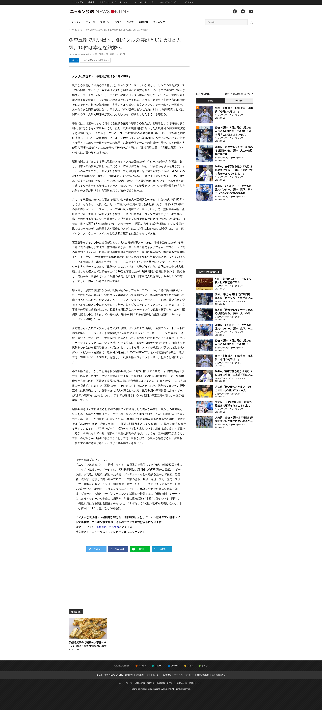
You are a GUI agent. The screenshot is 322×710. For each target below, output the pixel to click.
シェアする (118, 549)
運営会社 (140, 675)
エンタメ (76, 22)
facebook (235, 11)
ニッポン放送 (77, 2)
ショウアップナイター (170, 2)
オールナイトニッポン (145, 2)
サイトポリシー (154, 675)
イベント (189, 2)
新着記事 (143, 22)
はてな (162, 549)
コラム (118, 22)
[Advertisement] (224, 59)
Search (251, 22)
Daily (210, 101)
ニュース (90, 22)
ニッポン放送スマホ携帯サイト (95, 60)
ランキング (159, 22)
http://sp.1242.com (108, 527)
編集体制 (167, 675)
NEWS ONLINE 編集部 (82, 54)
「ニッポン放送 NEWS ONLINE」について (113, 675)
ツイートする (96, 549)
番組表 (91, 2)
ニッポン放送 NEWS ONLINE (106, 11)
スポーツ (105, 22)
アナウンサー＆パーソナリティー (114, 2)
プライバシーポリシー (184, 675)
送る (140, 549)
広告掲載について (220, 675)
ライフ (130, 22)
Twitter (243, 11)
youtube (251, 11)
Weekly (239, 101)
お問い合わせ (203, 675)
